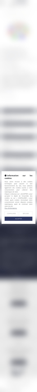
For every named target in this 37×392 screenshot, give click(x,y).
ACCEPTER (18, 219)
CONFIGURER (11, 213)
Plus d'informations (11, 208)
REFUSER (26, 213)
